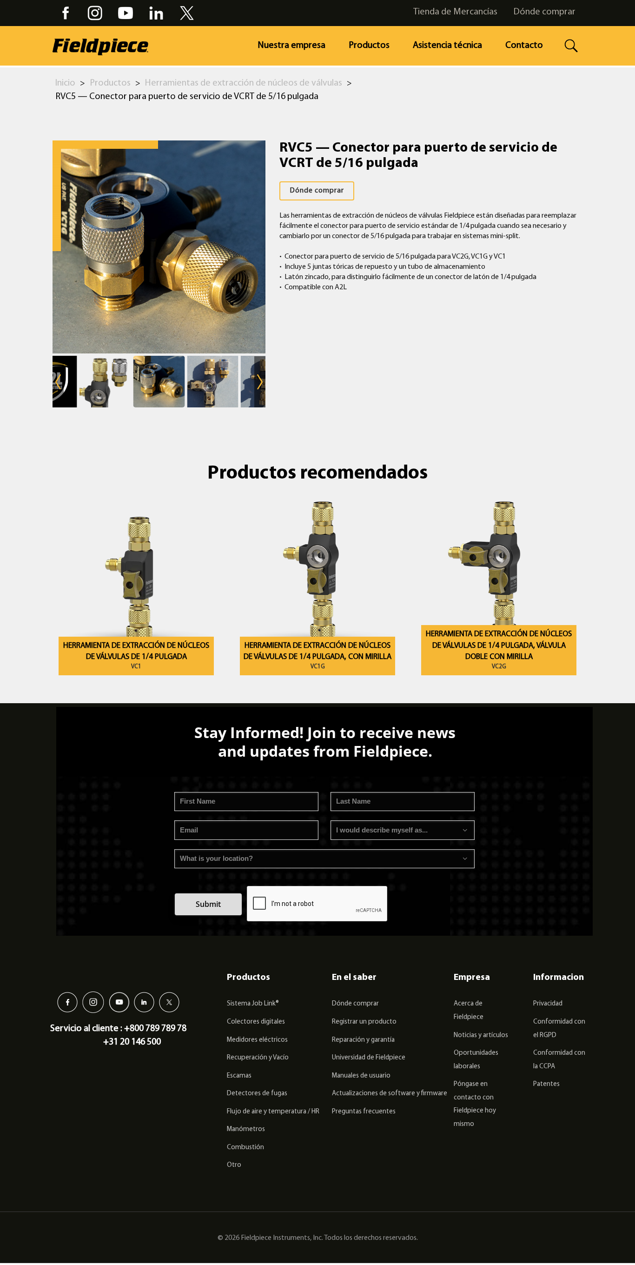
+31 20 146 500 (132, 1042)
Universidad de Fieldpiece (368, 1057)
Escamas (239, 1075)
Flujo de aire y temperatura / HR (273, 1111)
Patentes (546, 1084)
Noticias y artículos (481, 1035)
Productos (369, 45)
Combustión (245, 1147)
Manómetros (246, 1129)
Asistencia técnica (447, 45)
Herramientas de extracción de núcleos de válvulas (243, 83)
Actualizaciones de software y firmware (389, 1093)
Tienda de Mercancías (455, 12)
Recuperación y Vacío (258, 1057)
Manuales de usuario (361, 1075)
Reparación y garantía (363, 1040)
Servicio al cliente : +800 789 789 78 (118, 1028)
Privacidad (547, 1003)
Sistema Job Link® (253, 1003)
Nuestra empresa (291, 45)
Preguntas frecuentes (364, 1111)
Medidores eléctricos (257, 1040)
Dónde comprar (544, 12)
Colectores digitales (256, 1022)
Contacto (524, 45)
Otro (234, 1165)
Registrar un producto (364, 1022)
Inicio (65, 83)
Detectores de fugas (257, 1093)
